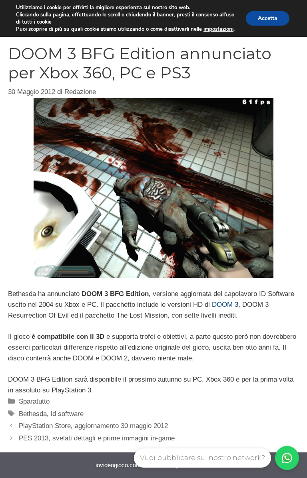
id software (67, 414)
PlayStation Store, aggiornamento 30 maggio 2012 (93, 426)
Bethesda (33, 414)
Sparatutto (34, 401)
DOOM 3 (225, 304)
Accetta (267, 18)
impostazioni (218, 29)
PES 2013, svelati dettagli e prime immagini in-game (97, 438)
